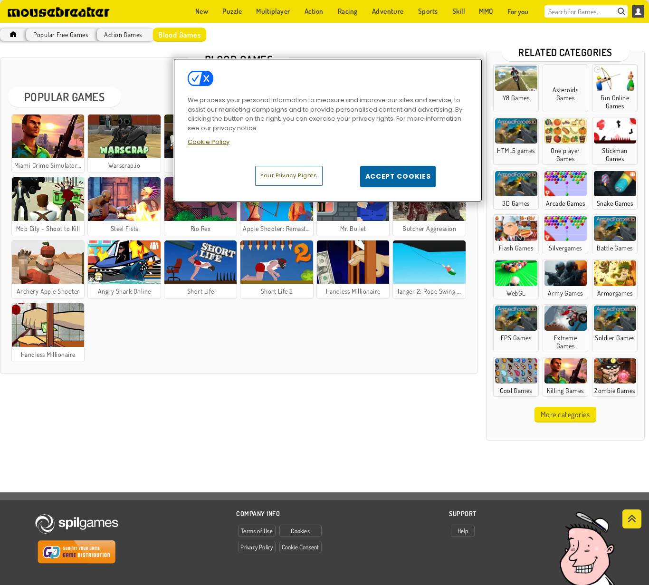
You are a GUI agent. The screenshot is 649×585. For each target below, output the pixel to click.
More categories (565, 414)
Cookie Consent (300, 547)
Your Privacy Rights (288, 175)
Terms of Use (257, 531)
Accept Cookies (398, 176)
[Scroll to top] (631, 518)
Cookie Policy (208, 141)
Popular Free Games (60, 34)
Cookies (300, 531)
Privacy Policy (256, 547)
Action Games (123, 34)
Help (463, 531)
